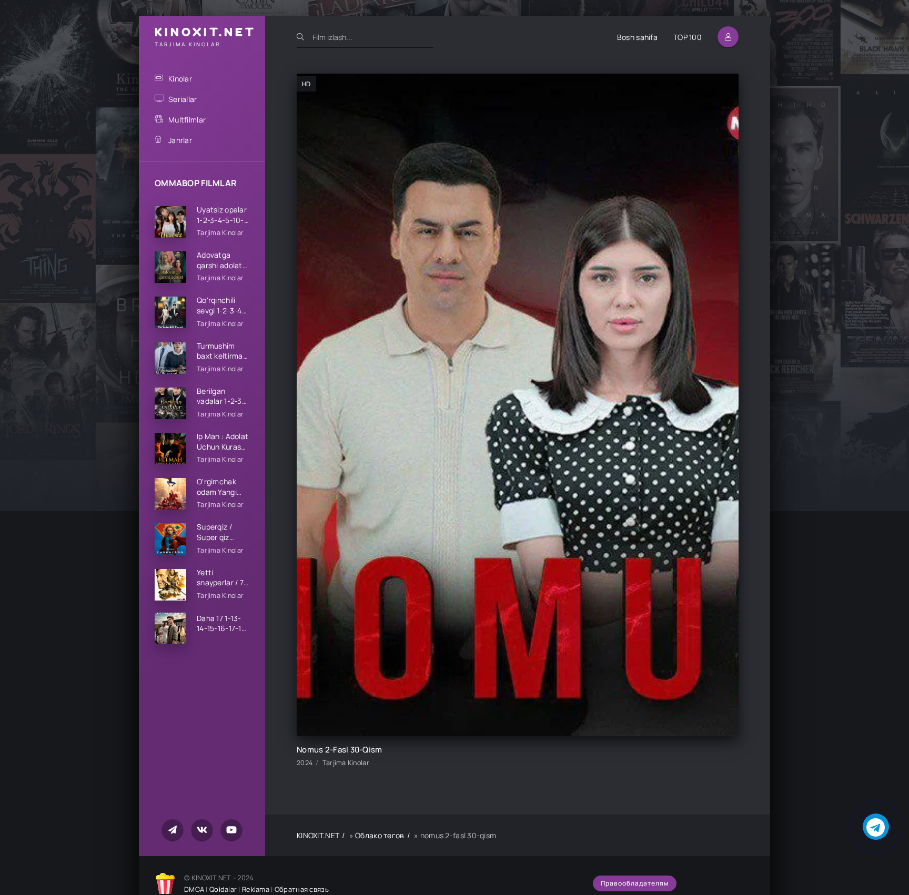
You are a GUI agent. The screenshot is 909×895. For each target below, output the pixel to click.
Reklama (255, 889)
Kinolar (180, 79)
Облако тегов (379, 835)
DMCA (194, 889)
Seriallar (182, 99)
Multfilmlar (187, 120)
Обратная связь (302, 889)
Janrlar (180, 140)
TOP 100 (687, 37)
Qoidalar (223, 889)
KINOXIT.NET (318, 835)
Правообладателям (635, 883)
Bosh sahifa (637, 37)
